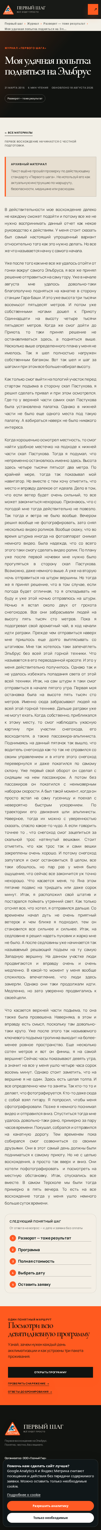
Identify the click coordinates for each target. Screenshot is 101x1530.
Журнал (33, 23)
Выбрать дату (31, 1273)
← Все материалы (19, 132)
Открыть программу (50, 1372)
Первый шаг (14, 23)
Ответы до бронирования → (30, 1391)
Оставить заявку (34, 1284)
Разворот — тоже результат (64, 23)
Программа (29, 1249)
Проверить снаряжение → (28, 1383)
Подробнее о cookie (23, 1494)
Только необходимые (50, 1518)
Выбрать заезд (95, 9)
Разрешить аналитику (50, 1506)
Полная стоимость (36, 1261)
